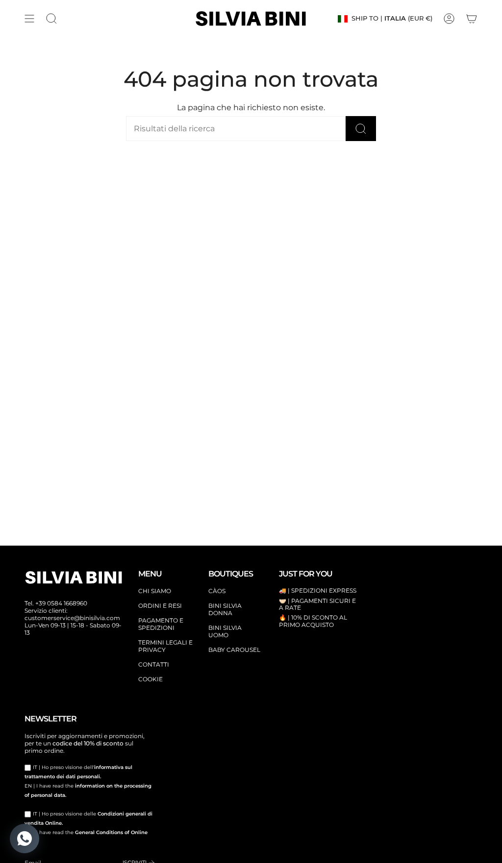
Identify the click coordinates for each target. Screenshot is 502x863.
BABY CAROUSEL (234, 649)
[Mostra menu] (29, 18)
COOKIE (150, 679)
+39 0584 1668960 (61, 603)
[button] (51, 18)
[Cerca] (361, 128)
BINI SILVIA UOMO (225, 631)
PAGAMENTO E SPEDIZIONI (160, 624)
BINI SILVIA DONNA (225, 609)
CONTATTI (153, 664)
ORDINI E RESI (160, 605)
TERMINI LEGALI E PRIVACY (165, 646)
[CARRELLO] (471, 18)
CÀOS (217, 591)
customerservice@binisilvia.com (72, 618)
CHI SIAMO (154, 591)
